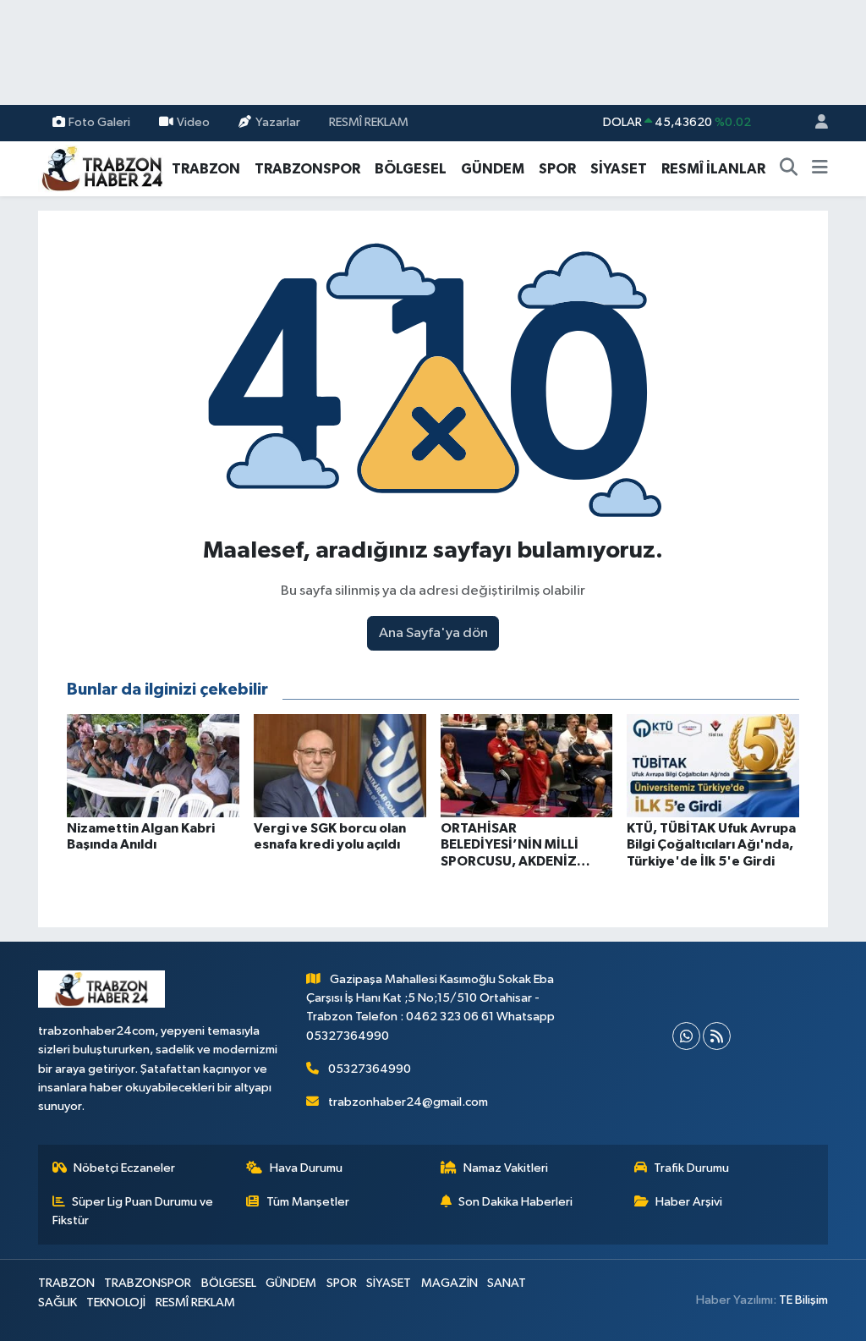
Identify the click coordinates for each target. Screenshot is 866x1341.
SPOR (557, 169)
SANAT (506, 1283)
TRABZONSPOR (307, 169)
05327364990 (369, 1069)
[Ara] (789, 169)
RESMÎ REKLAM (368, 122)
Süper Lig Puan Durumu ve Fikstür (133, 1211)
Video (193, 122)
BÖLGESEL (411, 169)
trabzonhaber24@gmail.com (408, 1102)
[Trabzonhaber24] (101, 168)
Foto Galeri (99, 122)
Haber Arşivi (688, 1201)
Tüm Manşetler (307, 1201)
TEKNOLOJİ (115, 1302)
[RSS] (717, 1036)
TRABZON (206, 169)
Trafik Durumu (691, 1168)
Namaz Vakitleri (505, 1168)
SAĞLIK (57, 1302)
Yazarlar (277, 122)
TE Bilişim (803, 1300)
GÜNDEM (492, 169)
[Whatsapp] (686, 1036)
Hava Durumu (306, 1168)
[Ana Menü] (820, 169)
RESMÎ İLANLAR (713, 169)
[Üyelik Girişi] (814, 123)
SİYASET (618, 169)
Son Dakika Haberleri (515, 1201)
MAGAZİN (449, 1283)
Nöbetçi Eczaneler (124, 1168)
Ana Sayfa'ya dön (433, 633)
